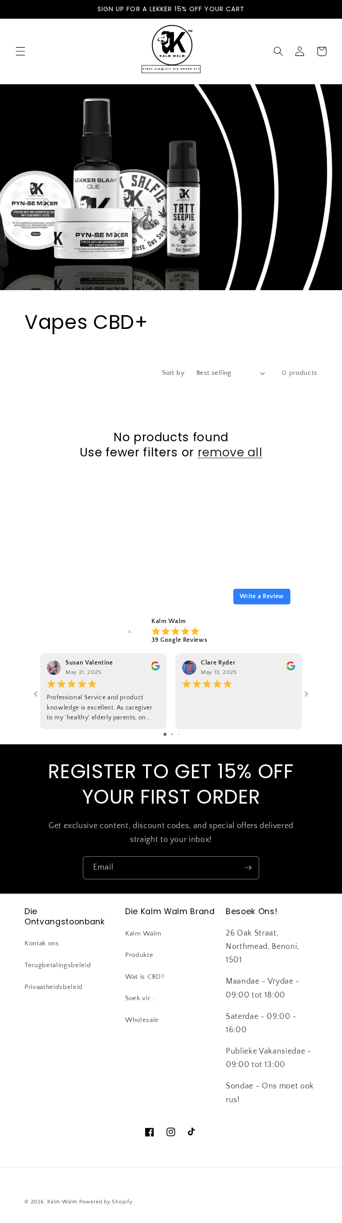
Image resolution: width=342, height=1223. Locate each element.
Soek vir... (140, 998)
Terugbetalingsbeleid (57, 965)
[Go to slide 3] (178, 734)
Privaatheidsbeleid (53, 987)
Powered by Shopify (106, 1202)
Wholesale (142, 1020)
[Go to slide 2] (172, 734)
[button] (20, 51)
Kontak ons (41, 943)
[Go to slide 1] (165, 734)
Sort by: (174, 373)
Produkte (139, 955)
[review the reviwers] (155, 668)
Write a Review (262, 596)
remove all (230, 452)
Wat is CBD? (144, 977)
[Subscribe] (248, 867)
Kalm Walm (143, 933)
